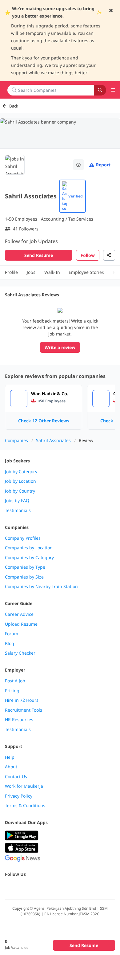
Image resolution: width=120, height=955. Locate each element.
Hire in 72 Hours (21, 700)
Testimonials (18, 510)
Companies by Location (29, 548)
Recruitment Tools (23, 710)
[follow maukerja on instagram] (49, 887)
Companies (16, 440)
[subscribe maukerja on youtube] (35, 887)
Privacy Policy (18, 796)
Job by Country (20, 491)
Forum (11, 633)
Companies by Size (24, 577)
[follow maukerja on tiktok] (76, 887)
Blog (9, 643)
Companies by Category (29, 557)
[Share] (109, 255)
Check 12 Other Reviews (43, 421)
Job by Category (21, 471)
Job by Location (20, 481)
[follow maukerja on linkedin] (62, 887)
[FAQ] (78, 164)
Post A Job (15, 681)
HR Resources (19, 719)
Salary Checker (20, 653)
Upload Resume (21, 624)
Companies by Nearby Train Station (41, 586)
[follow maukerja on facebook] (8, 887)
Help (9, 757)
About (11, 767)
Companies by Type (25, 567)
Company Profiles (23, 538)
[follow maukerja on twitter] (22, 887)
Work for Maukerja (24, 786)
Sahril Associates (53, 440)
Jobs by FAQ (17, 500)
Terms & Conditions (25, 805)
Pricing (12, 690)
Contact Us (16, 776)
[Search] (100, 90)
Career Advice (19, 614)
